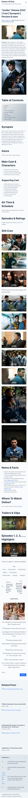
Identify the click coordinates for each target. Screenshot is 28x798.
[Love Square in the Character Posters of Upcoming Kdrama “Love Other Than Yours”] (14, 628)
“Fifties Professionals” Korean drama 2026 (14, 704)
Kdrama (5, 572)
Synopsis (22, 575)
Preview (14, 575)
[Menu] (25, 2)
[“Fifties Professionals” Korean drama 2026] (14, 695)
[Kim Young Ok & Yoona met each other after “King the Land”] (14, 611)
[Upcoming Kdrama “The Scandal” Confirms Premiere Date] (4, 788)
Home (3, 20)
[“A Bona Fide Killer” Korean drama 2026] (4, 768)
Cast (4, 569)
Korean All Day (8, 2)
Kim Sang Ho (12, 572)
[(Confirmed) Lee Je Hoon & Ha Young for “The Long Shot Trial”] (14, 650)
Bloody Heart (11, 480)
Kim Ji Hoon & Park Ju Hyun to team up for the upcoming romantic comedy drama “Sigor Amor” (14, 665)
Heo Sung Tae (12, 569)
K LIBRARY (7, 20)
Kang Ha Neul (21, 569)
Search (3, 672)
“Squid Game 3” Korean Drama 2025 (12, 748)
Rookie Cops (7, 483)
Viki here (20, 506)
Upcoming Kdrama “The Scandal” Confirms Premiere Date (16, 788)
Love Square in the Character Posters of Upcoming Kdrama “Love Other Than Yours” (14, 634)
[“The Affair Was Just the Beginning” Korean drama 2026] (4, 762)
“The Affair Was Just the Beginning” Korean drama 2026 (16, 762)
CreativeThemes (17, 796)
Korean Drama (6, 575)
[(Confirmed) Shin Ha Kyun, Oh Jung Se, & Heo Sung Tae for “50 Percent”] (14, 716)
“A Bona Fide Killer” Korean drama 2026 (16, 768)
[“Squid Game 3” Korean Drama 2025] (14, 739)
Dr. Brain (7, 476)
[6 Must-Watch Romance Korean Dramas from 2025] (14, 640)
